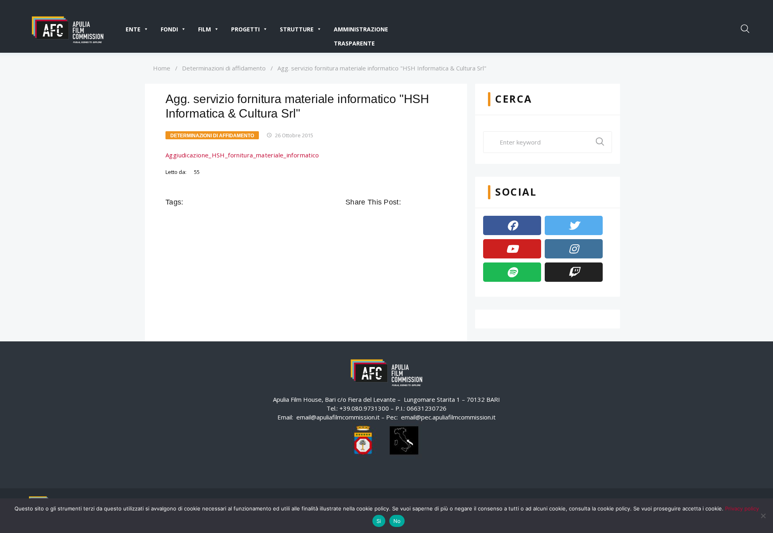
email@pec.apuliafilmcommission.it (448, 417)
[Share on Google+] (430, 202)
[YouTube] (512, 248)
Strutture (297, 29)
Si (378, 521)
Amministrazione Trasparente (361, 30)
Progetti (245, 29)
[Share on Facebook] (408, 202)
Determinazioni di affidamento (224, 68)
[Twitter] (574, 225)
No (397, 521)
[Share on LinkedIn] (442, 202)
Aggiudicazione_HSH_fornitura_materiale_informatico (242, 155)
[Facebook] (512, 225)
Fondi (169, 29)
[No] (763, 516)
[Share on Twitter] (419, 202)
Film (204, 29)
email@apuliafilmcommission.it (338, 417)
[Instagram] (574, 248)
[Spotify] (512, 272)
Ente (133, 29)
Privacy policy (742, 508)
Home (161, 68)
